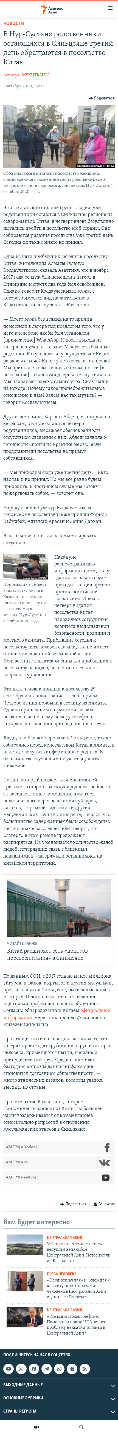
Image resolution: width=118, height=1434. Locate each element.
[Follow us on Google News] (72, 1369)
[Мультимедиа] (36, 1427)
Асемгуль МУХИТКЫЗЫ (26, 75)
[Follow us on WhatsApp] (59, 1369)
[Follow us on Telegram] (46, 1369)
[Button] (102, 98)
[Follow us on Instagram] (21, 1369)
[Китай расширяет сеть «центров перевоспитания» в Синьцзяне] (59, 908)
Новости (13, 23)
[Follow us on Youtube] (8, 1369)
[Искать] (81, 1427)
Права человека (62, 1274)
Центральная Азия (64, 1238)
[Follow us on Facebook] (34, 1369)
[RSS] (85, 1369)
